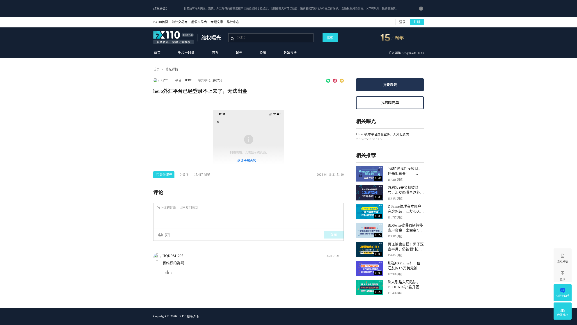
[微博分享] (335, 80)
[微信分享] (328, 80)
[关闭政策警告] (421, 8)
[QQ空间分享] (342, 80)
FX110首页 (160, 22)
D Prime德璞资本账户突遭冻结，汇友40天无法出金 (406, 209)
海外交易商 (180, 22)
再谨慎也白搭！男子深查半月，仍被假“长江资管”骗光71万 (406, 247)
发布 (334, 234)
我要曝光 (390, 84)
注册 (417, 22)
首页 (157, 53)
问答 (215, 53)
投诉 (263, 53)
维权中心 (233, 22)
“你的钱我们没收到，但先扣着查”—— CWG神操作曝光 (405, 171)
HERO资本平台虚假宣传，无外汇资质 (382, 134)
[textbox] (248, 216)
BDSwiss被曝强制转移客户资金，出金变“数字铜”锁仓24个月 (405, 228)
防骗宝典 (290, 53)
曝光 (239, 53)
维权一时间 (186, 53)
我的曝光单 (390, 103)
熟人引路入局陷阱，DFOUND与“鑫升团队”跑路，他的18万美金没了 (405, 285)
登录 (402, 22)
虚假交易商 (199, 22)
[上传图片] (167, 235)
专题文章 (217, 22)
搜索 (330, 38)
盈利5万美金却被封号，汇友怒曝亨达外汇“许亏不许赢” (406, 190)
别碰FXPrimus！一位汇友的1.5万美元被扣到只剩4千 (404, 266)
